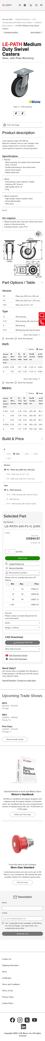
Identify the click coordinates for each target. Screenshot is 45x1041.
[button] (19, 5)
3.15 (8, 454)
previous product (11, 32)
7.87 (8, 459)
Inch (41, 349)
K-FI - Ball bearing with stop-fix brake (21, 504)
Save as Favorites (16, 568)
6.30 (35, 454)
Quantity (19, 552)
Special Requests (9, 680)
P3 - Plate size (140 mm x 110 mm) (21, 479)
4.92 (26, 454)
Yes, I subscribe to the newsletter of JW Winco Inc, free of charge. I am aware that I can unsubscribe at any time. (23, 925)
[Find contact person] (42, 315)
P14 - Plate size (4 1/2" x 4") (18, 474)
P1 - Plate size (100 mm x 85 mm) (20, 470)
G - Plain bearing (14, 490)
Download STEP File (24, 643)
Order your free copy (22, 814)
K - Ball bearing (13, 499)
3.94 (17, 454)
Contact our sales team (27, 680)
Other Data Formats (13, 649)
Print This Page (13, 125)
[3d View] (39, 234)
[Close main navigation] (41, 5)
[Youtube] (34, 1020)
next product (35, 32)
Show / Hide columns (31, 335)
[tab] (16, 113)
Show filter (10, 339)
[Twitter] (27, 1020)
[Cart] (31, 5)
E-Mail (4, 913)
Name (4, 903)
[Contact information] (42, 322)
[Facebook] (13, 1020)
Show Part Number (25, 339)
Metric (31, 349)
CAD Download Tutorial (18, 655)
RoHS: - (8, 623)
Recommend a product (18, 573)
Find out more (22, 882)
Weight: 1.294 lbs (12, 628)
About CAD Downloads (18, 659)
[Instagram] (20, 1020)
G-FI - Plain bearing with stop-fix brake (22, 495)
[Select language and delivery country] (24, 5)
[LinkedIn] (23, 1026)
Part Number (9, 522)
